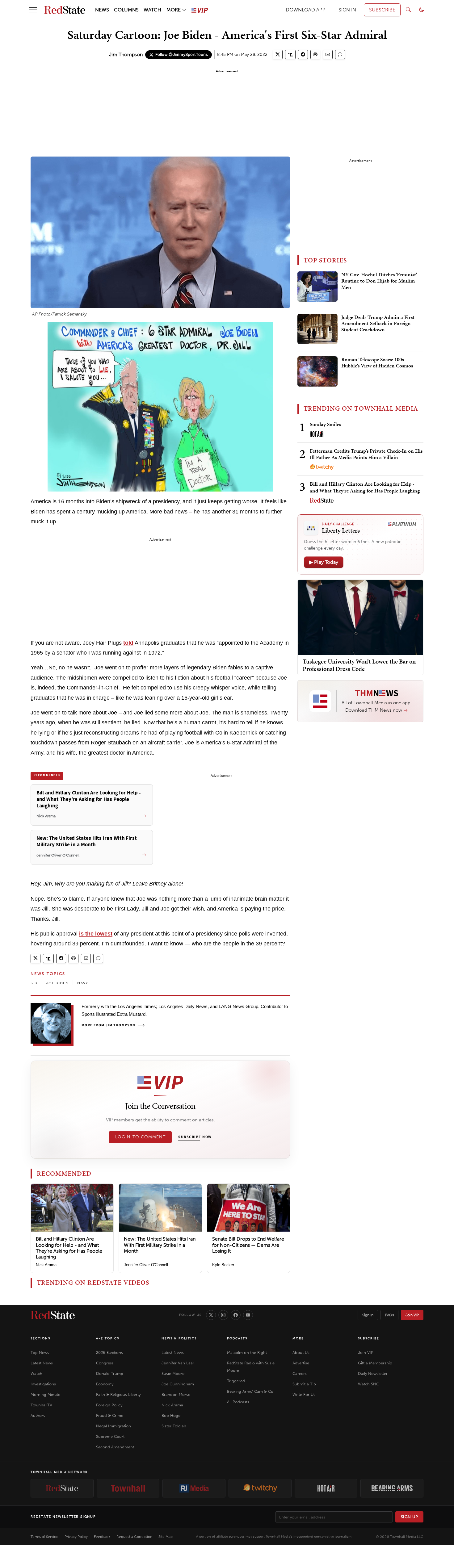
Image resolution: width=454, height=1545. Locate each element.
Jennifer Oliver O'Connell (146, 1264)
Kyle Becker (223, 1264)
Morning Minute (45, 1394)
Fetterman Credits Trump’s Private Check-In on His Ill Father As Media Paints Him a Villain (366, 454)
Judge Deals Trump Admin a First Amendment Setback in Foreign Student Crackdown (377, 323)
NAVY (82, 983)
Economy (104, 1384)
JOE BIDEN (57, 983)
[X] (211, 1315)
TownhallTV (41, 1405)
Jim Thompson (126, 54)
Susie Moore (173, 1373)
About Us (300, 1352)
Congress (105, 1363)
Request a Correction (134, 1537)
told (128, 643)
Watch (36, 1373)
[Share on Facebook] (303, 54)
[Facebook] (236, 1315)
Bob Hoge (171, 1415)
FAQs (389, 1315)
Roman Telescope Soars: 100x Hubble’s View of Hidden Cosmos (377, 362)
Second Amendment (115, 1447)
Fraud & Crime (109, 1415)
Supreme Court (110, 1436)
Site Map (165, 1537)
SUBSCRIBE (382, 10)
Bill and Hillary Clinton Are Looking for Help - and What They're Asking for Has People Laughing (69, 1248)
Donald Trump (109, 1373)
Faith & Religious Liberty (118, 1394)
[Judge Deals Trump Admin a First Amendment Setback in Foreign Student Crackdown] (317, 329)
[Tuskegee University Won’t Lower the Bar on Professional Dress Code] (360, 617)
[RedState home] (53, 1315)
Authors (38, 1415)
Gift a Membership (375, 1363)
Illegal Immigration (113, 1426)
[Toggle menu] (33, 10)
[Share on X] (278, 54)
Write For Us (303, 1394)
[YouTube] (248, 1315)
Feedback (102, 1537)
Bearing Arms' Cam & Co (250, 1391)
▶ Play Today (323, 562)
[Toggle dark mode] (421, 9)
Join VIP (412, 1315)
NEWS (102, 10)
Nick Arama (46, 1264)
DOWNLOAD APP (306, 10)
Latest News (42, 1363)
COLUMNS (126, 10)
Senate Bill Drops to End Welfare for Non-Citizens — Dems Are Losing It (248, 1245)
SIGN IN (347, 10)
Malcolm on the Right (247, 1352)
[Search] (408, 9)
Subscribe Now (195, 1137)
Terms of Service (44, 1537)
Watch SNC (368, 1384)
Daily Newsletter (373, 1373)
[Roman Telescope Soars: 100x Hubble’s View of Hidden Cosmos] (317, 371)
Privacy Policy (76, 1537)
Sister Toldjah (174, 1426)
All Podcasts (238, 1402)
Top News (40, 1352)
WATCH (152, 10)
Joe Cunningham (178, 1384)
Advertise (300, 1363)
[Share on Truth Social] (290, 54)
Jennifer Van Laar (178, 1363)
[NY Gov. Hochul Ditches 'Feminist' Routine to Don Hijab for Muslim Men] (317, 286)
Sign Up (409, 1516)
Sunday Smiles (325, 424)
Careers (299, 1373)
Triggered (236, 1381)
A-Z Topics (107, 1338)
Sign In (367, 1315)
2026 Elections (109, 1352)
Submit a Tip (304, 1384)
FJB (34, 983)
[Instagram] (223, 1315)
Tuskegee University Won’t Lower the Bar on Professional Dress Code (359, 665)
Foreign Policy (109, 1405)
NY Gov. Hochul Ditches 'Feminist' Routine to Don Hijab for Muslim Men (379, 281)
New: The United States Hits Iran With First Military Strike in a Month (159, 1245)
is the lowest (95, 934)
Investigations (43, 1384)
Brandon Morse (176, 1394)
